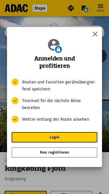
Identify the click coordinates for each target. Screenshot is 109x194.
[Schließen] (95, 34)
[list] (54, 101)
